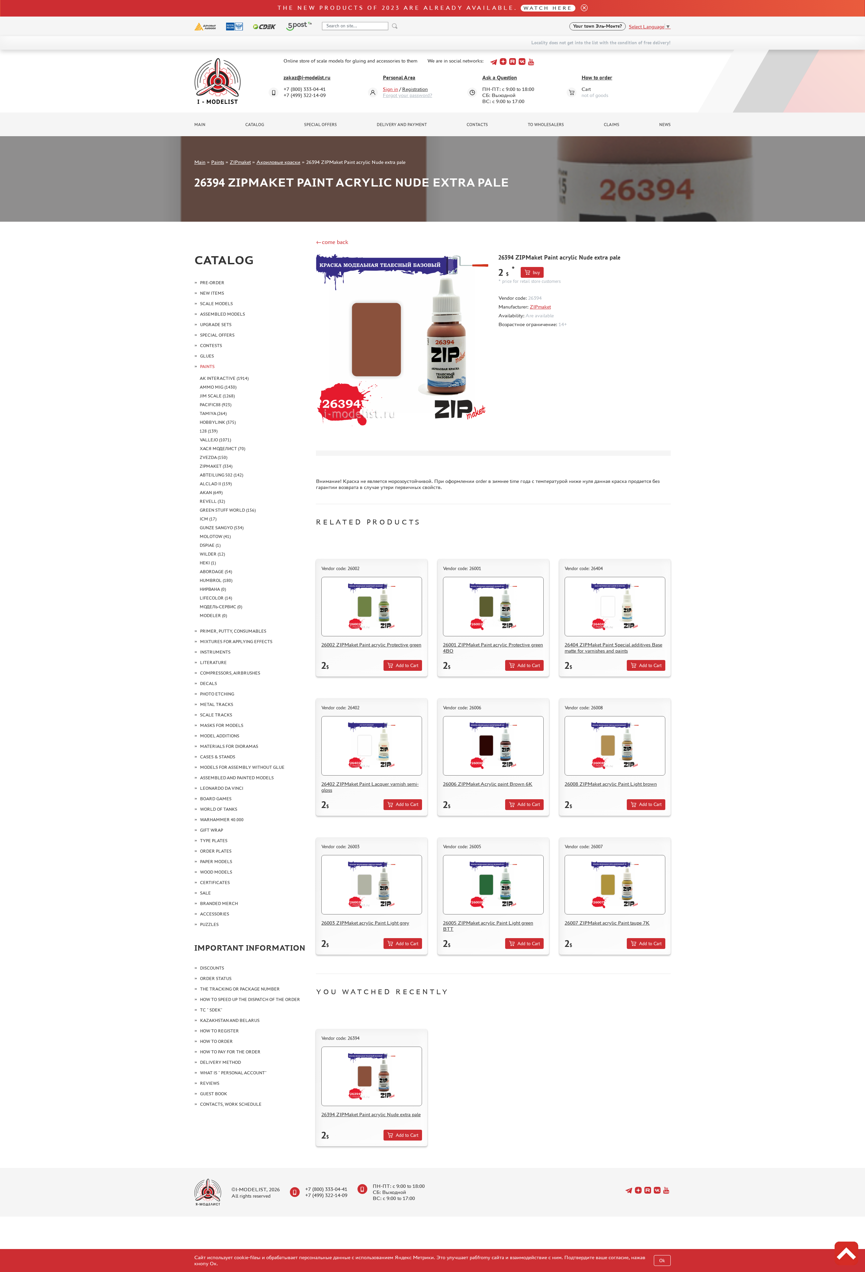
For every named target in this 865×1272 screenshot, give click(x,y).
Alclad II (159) (216, 483)
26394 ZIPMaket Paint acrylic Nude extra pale (371, 1114)
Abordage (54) (216, 571)
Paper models (216, 861)
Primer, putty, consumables (233, 631)
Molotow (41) (215, 536)
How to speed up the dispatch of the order (250, 999)
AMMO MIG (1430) (218, 387)
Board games (215, 798)
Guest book (213, 1093)
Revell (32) (212, 501)
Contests (211, 345)
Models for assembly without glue (242, 767)
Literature (213, 662)
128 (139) (209, 431)
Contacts (477, 124)
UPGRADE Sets (215, 324)
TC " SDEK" (211, 1009)
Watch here (547, 8)
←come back (332, 242)
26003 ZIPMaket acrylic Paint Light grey (365, 923)
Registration (415, 89)
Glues (207, 356)
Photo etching (217, 693)
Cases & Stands (217, 756)
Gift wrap (211, 830)
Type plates (213, 840)
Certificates (215, 882)
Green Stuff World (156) (228, 510)
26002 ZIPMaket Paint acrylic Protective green (371, 644)
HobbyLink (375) (218, 422)
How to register (219, 1030)
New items (212, 293)
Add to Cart (407, 665)
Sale (205, 893)
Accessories (214, 913)
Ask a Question (499, 77)
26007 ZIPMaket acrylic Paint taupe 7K (607, 923)
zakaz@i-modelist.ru (306, 77)
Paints (217, 162)
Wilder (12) (212, 554)
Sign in (390, 89)
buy (536, 272)
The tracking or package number (240, 989)
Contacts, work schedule (231, 1104)
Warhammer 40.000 (222, 819)
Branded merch (219, 903)
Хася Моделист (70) (222, 448)
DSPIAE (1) (210, 545)
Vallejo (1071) (215, 439)
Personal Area (399, 77)
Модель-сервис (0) (221, 606)
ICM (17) (208, 518)
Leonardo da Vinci (221, 788)
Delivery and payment (402, 124)
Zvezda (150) (213, 457)
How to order (597, 77)
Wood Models (216, 872)
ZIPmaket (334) (216, 466)
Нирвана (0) (213, 589)
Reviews (209, 1083)
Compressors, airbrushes (230, 673)
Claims (611, 124)
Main (199, 124)
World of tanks (218, 809)
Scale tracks (216, 714)
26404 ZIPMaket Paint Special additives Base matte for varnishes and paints (613, 648)
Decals (208, 683)
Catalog (254, 124)
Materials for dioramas (229, 746)
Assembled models (222, 314)
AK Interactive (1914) (224, 378)
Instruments (215, 652)
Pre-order (212, 282)
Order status (215, 978)
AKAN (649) (211, 492)
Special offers (320, 124)
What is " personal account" (233, 1072)
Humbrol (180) (216, 580)
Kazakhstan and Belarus (230, 1020)
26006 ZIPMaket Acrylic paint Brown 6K (488, 784)
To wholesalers (546, 124)
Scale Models (216, 303)
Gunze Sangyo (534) (222, 527)
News (665, 124)
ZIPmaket (240, 162)
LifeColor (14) (216, 598)
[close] (581, 8)
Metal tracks (216, 704)
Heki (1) (208, 562)
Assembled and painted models (237, 777)
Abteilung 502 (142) (221, 475)
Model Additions (219, 735)
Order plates (215, 851)
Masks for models (221, 725)
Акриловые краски (278, 162)
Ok (662, 1260)
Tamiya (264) (213, 413)
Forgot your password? (407, 95)
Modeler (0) (213, 615)
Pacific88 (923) (215, 404)
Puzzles (209, 924)
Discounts (212, 968)
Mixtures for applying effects (236, 641)
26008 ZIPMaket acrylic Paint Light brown (611, 784)
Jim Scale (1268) (217, 395)
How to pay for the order (230, 1051)
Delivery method (220, 1062)
